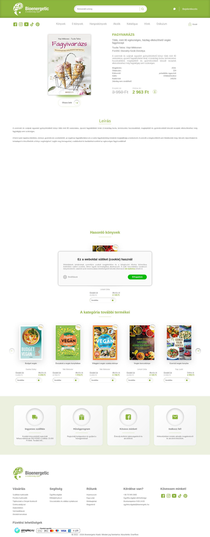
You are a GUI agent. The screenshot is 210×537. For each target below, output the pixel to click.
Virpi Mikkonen (134, 47)
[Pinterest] (37, 24)
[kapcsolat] (174, 9)
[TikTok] (32, 24)
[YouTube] (26, 24)
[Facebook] (15, 24)
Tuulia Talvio (118, 47)
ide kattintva (130, 269)
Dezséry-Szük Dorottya (133, 51)
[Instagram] (21, 24)
